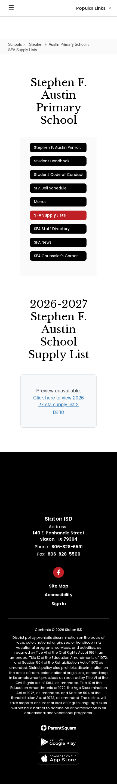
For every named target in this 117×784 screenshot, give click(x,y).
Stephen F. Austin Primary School (58, 44)
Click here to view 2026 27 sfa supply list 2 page (58, 404)
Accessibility (59, 595)
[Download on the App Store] (58, 758)
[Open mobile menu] (11, 8)
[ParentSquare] (59, 728)
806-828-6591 (67, 547)
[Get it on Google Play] (58, 742)
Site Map (58, 586)
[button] (94, 8)
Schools (15, 44)
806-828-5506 (64, 554)
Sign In (58, 604)
